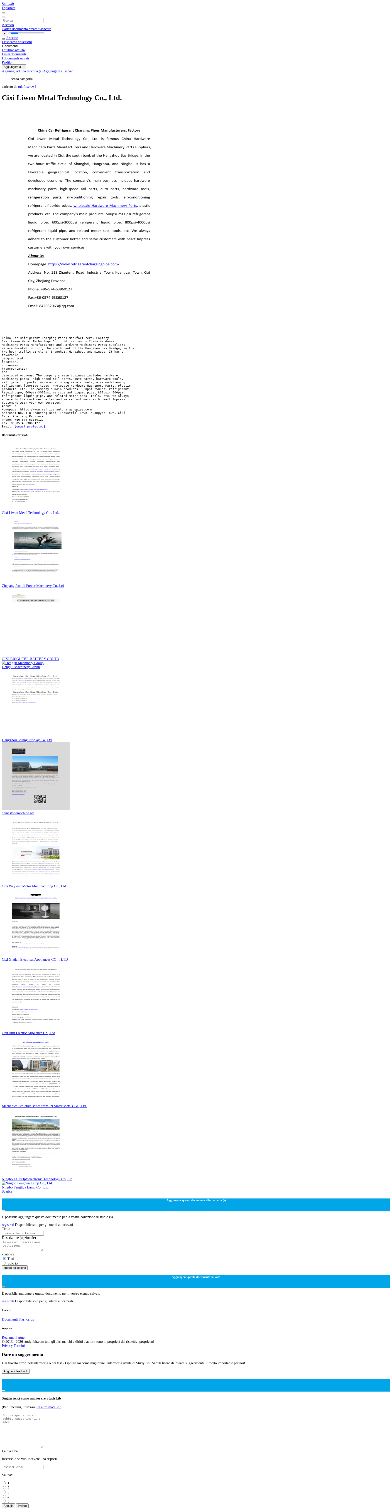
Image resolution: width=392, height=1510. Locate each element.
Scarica (7, 1191)
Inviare (22, 1506)
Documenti (10, 1319)
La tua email (11, 1451)
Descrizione (19, 1238)
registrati (8, 1225)
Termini (19, 1346)
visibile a (8, 1254)
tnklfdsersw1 (27, 86)
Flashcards (10, 42)
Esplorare (8, 8)
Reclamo (8, 1337)
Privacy (8, 1346)
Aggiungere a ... (14, 67)
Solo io (12, 1263)
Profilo (7, 62)
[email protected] (30, 426)
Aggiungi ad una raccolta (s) (22, 71)
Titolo (6, 1229)
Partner (20, 1337)
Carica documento (15, 29)
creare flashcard (40, 29)
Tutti (10, 1259)
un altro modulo (48, 1407)
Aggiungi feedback (16, 1371)
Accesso (8, 25)
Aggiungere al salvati (58, 71)
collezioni (25, 42)
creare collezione (15, 1267)
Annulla (8, 1506)
